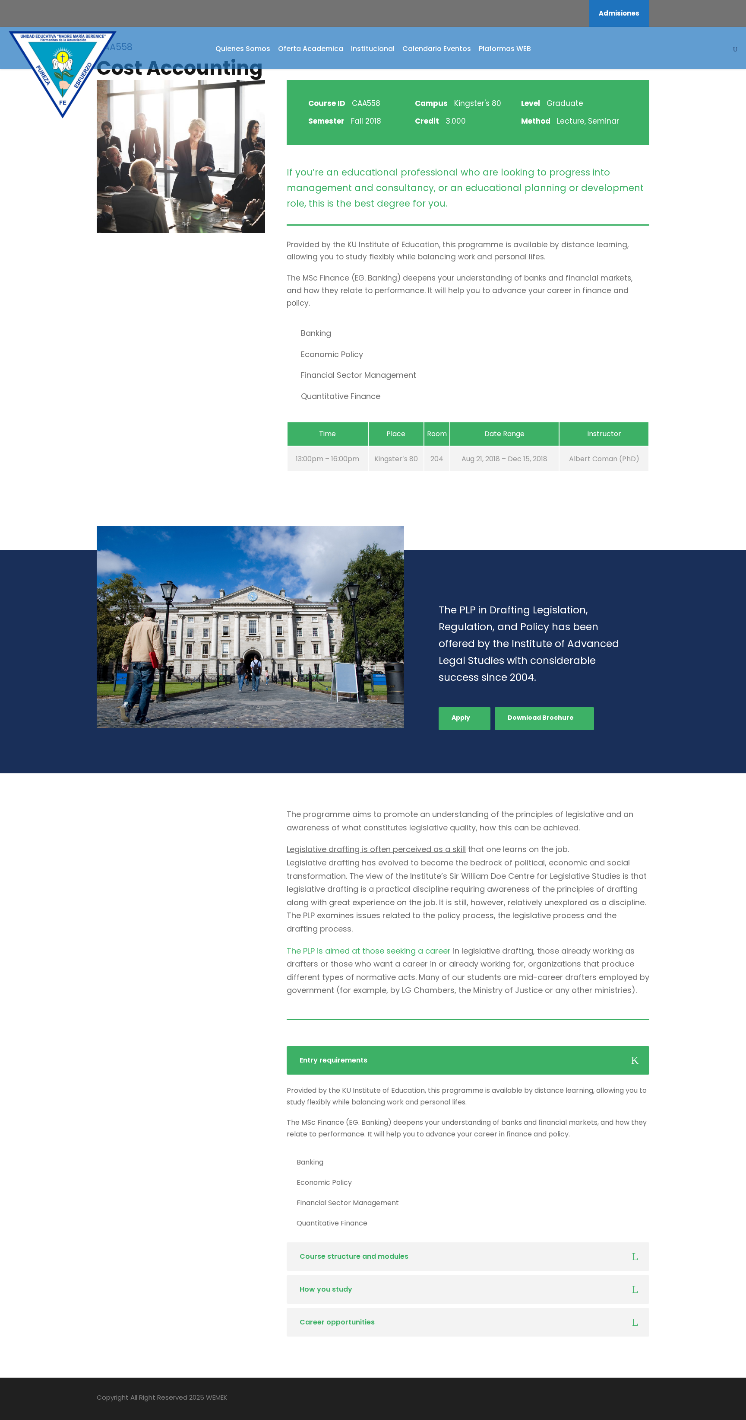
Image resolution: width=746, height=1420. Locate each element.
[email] (529, 13)
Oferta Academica (310, 49)
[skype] (616, 1399)
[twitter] (631, 1399)
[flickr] (553, 13)
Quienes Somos (242, 49)
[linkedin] (564, 13)
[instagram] (576, 13)
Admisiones (619, 13)
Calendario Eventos (436, 49)
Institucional (373, 49)
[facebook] (541, 13)
